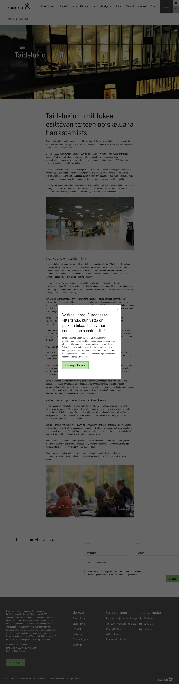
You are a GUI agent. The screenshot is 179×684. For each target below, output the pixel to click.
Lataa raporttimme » (75, 365)
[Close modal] (117, 309)
